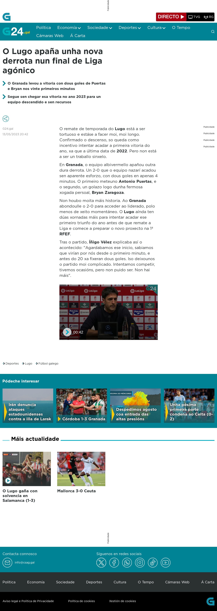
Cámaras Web (177, 582)
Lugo (28, 363)
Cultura (120, 582)
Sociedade (65, 582)
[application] (108, 312)
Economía (36, 582)
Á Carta (207, 582)
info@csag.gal (25, 562)
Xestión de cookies (122, 601)
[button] (67, 332)
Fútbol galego (48, 363)
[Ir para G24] (16, 31)
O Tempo (146, 582)
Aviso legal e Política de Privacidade (28, 601)
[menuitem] (43, 27)
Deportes (12, 363)
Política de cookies (81, 601)
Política (9, 582)
